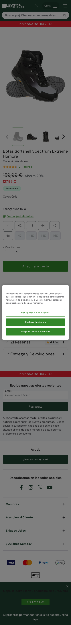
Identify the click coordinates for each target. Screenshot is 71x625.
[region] (35, 312)
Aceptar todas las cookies (35, 331)
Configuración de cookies (35, 312)
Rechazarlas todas (35, 322)
